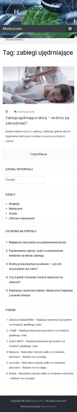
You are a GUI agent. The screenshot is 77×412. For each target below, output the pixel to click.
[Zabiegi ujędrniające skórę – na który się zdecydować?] (38, 85)
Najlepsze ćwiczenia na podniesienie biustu (37, 242)
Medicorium (39, 8)
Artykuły (14, 204)
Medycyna (15, 208)
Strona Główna (14, 39)
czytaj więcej (38, 154)
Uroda (13, 213)
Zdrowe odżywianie (22, 218)
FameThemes (49, 406)
